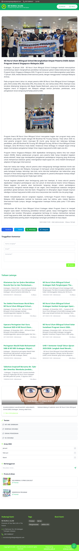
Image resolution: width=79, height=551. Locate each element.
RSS (38, 1)
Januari (39, 448)
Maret (39, 457)
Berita (39, 521)
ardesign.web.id (68, 549)
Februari (39, 453)
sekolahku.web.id (49, 549)
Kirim (72, 265)
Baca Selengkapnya (11, 413)
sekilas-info (45, 524)
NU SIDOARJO (9, 438)
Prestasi (31, 521)
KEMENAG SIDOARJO (11, 429)
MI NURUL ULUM (25, 547)
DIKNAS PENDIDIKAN (11, 433)
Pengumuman (33, 524)
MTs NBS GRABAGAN (11, 424)
